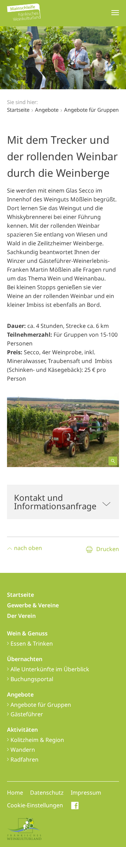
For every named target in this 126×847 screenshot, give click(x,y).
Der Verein (21, 616)
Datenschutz (47, 792)
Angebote (20, 694)
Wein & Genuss (27, 633)
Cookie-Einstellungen (35, 805)
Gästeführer (26, 714)
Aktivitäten (22, 729)
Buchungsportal (31, 679)
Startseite (18, 109)
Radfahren (24, 759)
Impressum (86, 792)
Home (15, 792)
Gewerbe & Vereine (33, 605)
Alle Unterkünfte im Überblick (49, 669)
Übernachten (24, 659)
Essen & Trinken (31, 643)
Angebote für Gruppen (40, 705)
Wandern (22, 750)
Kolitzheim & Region (37, 740)
